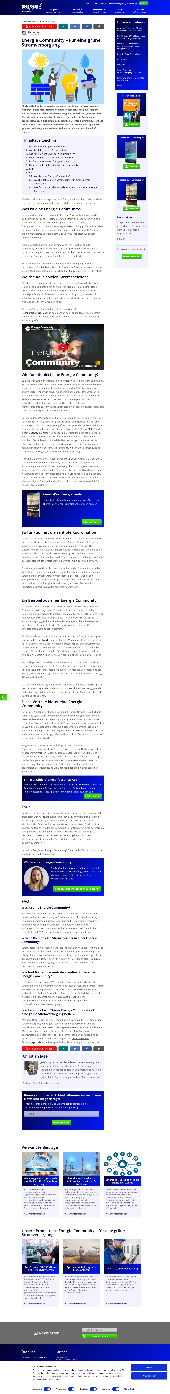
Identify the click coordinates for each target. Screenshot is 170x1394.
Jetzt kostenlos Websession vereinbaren (76, 888)
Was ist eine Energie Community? (47, 146)
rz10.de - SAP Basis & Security (67, 1360)
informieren (93, 796)
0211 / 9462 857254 (97, 3)
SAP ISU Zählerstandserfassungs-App (51, 780)
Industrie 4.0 (122, 59)
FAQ (31, 172)
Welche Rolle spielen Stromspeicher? (49, 150)
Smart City (51, 21)
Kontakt (143, 3)
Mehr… (120, 85)
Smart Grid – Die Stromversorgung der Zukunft (130, 71)
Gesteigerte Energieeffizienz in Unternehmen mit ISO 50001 (130, 29)
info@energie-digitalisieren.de (124, 3)
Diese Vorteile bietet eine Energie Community (53, 164)
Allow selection (149, 1376)
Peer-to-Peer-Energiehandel (129, 54)
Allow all (149, 1368)
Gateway (33, 432)
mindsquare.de (61, 1357)
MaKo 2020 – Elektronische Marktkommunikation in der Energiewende (129, 46)
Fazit (31, 168)
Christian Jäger (34, 32)
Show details (129, 1389)
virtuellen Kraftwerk (37, 639)
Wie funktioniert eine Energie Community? (52, 153)
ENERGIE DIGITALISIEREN (30, 21)
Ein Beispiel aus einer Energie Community (51, 161)
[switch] (71, 1389)
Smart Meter (87, 429)
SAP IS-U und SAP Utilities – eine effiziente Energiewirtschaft (131, 37)
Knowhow (43, 21)
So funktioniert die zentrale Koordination (51, 157)
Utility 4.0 (121, 64)
